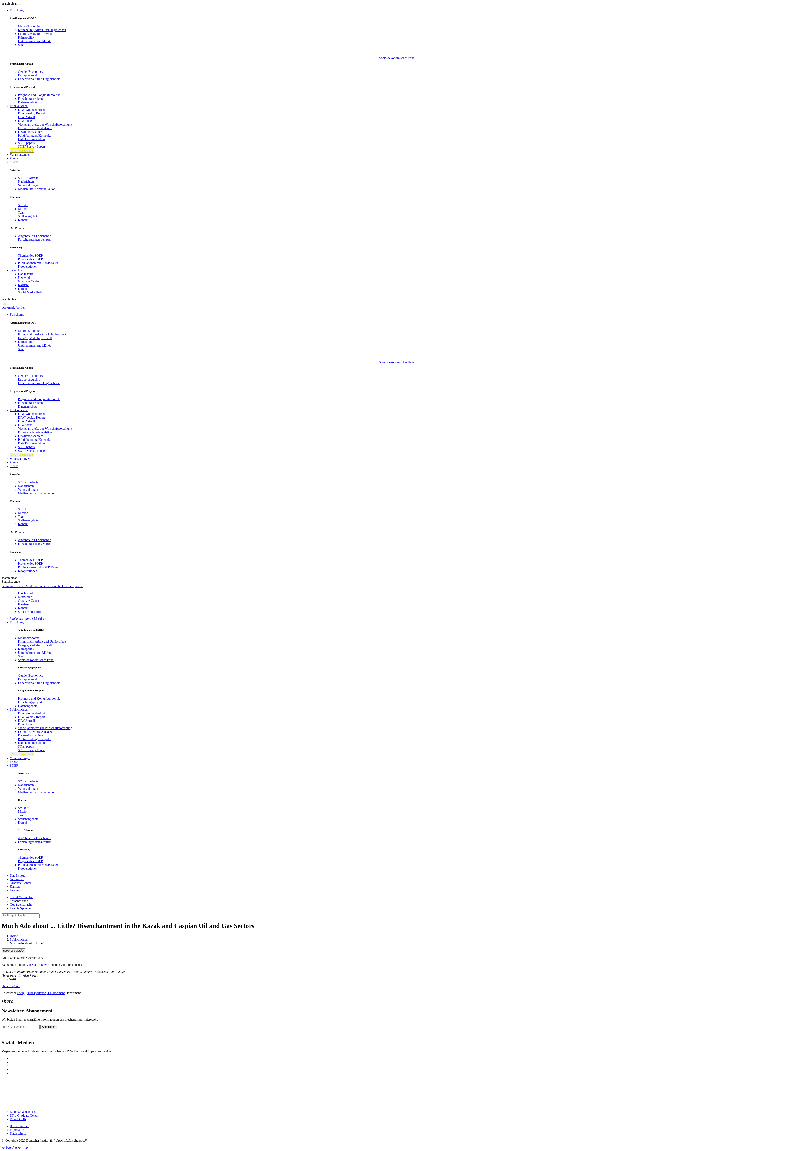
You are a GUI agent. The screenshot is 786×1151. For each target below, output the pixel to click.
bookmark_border (13, 307)
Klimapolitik (26, 37)
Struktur (23, 205)
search (6, 3)
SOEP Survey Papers (31, 146)
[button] (10, 3)
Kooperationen (27, 266)
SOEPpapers (26, 143)
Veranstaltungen (20, 154)
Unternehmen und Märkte (34, 41)
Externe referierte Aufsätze (35, 128)
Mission (23, 209)
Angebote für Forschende (34, 236)
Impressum (17, 1130)
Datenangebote (27, 102)
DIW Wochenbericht (31, 109)
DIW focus (25, 120)
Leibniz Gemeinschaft (24, 1112)
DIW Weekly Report (31, 113)
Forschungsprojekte (30, 98)
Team (21, 212)
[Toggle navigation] (19, 4)
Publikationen (19, 939)
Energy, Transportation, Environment (41, 993)
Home (14, 936)
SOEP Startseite (28, 178)
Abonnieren (48, 1026)
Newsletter (9, 1034)
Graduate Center (28, 281)
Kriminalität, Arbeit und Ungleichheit (42, 30)
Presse (14, 158)
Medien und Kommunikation (36, 189)
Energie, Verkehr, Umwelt (35, 33)
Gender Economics (30, 71)
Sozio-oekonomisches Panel (397, 58)
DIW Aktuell (26, 117)
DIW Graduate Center (24, 1115)
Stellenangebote (28, 216)
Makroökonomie (29, 26)
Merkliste (28, 618)
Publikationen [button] (19, 106)
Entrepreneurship (29, 75)
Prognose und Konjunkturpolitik (39, 95)
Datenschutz (18, 1133)
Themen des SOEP (30, 255)
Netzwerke (25, 277)
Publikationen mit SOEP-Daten (38, 263)
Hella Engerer (38, 964)
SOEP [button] (14, 162)
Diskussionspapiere (30, 132)
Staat (21, 44)
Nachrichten (26, 181)
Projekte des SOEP (30, 259)
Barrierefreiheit (19, 1126)
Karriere (23, 285)
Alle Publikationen (22, 150)
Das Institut (25, 274)
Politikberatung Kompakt (34, 135)
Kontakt (23, 220)
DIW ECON (18, 1119)
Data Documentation (31, 139)
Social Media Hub (30, 292)
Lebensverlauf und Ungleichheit (39, 79)
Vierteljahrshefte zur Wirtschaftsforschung (45, 124)
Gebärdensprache (21, 904)
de (18, 581)
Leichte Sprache (20, 908)
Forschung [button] (17, 10)
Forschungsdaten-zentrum (34, 239)
